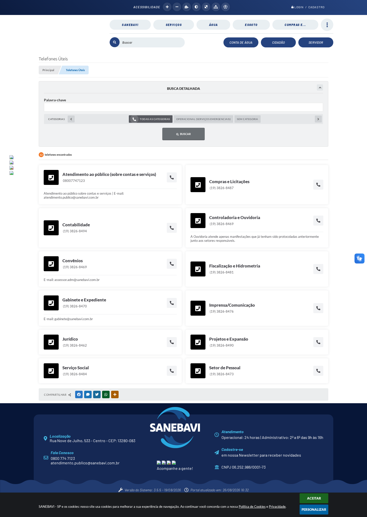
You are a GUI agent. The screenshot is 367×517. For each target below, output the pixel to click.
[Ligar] (172, 177)
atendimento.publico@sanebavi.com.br (85, 462)
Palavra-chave (55, 100)
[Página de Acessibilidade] (225, 6)
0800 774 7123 (63, 458)
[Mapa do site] (215, 6)
